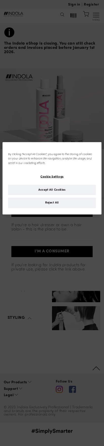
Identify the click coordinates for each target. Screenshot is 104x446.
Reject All (52, 202)
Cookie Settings (52, 176)
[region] (52, 178)
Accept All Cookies (51, 189)
